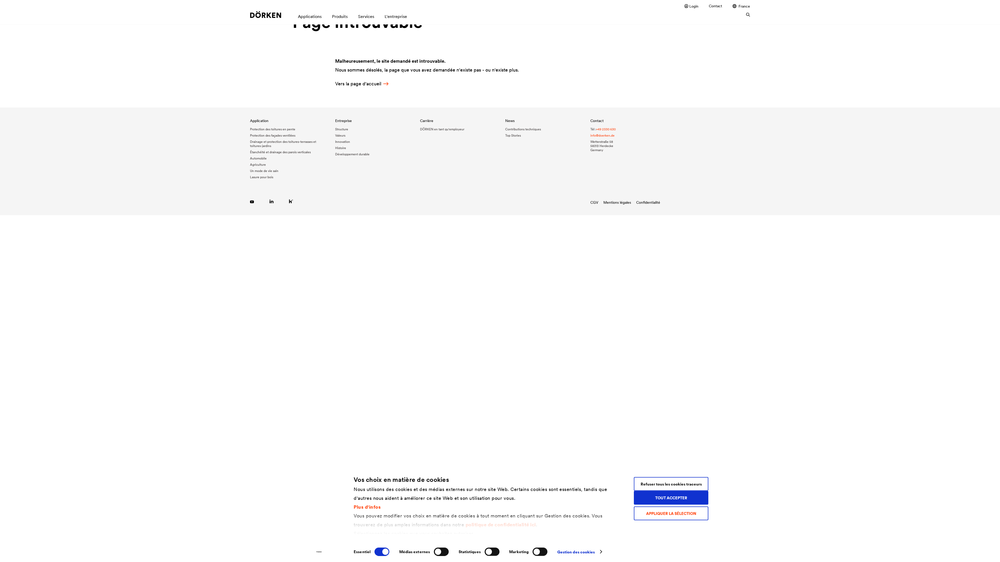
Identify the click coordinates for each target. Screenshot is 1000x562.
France (744, 6)
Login (693, 6)
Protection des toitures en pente (272, 129)
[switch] (441, 551)
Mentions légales (617, 202)
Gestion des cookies (576, 551)
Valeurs (340, 135)
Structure (341, 129)
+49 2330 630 (606, 129)
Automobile (258, 158)
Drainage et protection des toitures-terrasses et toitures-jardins (283, 144)
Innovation (342, 142)
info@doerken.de (602, 135)
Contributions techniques (523, 129)
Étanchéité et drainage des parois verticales (280, 152)
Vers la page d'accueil (358, 84)
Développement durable (352, 154)
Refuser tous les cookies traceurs (671, 483)
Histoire (340, 148)
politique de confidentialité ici (501, 524)
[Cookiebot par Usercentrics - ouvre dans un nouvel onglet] (319, 552)
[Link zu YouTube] (252, 201)
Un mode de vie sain (264, 171)
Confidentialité (648, 202)
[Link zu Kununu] (291, 201)
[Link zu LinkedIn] (271, 201)
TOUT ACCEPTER (671, 497)
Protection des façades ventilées (272, 135)
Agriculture (258, 165)
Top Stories (513, 135)
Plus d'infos (367, 507)
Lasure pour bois (261, 177)
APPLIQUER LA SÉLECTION (671, 513)
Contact (715, 6)
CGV (594, 202)
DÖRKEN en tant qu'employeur (442, 129)
